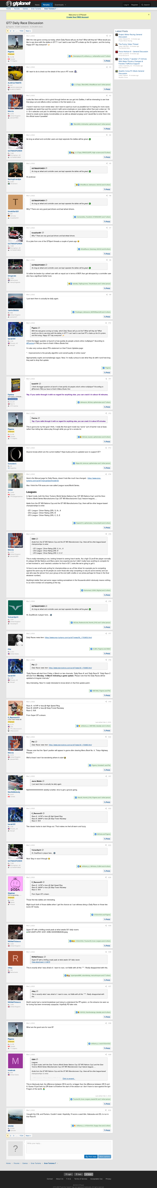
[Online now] (15, 715)
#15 (110, 534)
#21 (110, 776)
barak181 (35, 383)
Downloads (59, 5)
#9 (110, 294)
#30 (109, 1110)
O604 (33, 539)
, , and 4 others (95, 185)
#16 (110, 601)
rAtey (34, 991)
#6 (110, 196)
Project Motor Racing (125, 41)
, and (101, 649)
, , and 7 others (93, 217)
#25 (109, 925)
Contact (50, 1179)
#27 (109, 986)
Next (28, 31)
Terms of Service (80, 1179)
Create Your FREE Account (77, 17)
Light (69, 1174)
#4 (110, 135)
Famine (34, 418)
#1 (110, 36)
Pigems (11, 27)
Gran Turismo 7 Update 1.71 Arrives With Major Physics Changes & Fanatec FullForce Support (133, 61)
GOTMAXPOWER (38, 168)
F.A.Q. (68, 1179)
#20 (109, 737)
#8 (110, 260)
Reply (108, 61)
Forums (46, 5)
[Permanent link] (38, 492)
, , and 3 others (92, 312)
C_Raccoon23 (37, 813)
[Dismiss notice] (148, 15)
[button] (51, 5)
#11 (110, 379)
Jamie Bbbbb (37, 781)
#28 (109, 1023)
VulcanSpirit (36, 850)
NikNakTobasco (37, 957)
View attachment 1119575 (41, 962)
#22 (109, 808)
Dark (79, 1174)
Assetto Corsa (123, 77)
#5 (110, 163)
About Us (59, 1179)
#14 (109, 474)
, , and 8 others (95, 249)
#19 (110, 702)
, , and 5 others (96, 437)
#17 (110, 633)
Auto (89, 1174)
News (37, 5)
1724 (21, 31)
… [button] (17, 31)
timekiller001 (36, 233)
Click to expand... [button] (69, 1078)
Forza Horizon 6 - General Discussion (133, 51)
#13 (109, 448)
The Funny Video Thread (128, 44)
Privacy (108, 1179)
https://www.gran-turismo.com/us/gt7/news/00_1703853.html (68, 637)
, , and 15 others (92, 152)
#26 (109, 952)
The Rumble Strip (124, 48)
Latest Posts (121, 31)
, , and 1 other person (92, 84)
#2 (110, 67)
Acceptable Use (96, 1179)
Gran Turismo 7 (123, 67)
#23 (109, 845)
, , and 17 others (91, 56)
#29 (109, 1054)
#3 (110, 95)
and (103, 834)
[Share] (107, 36)
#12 (110, 413)
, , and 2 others (93, 523)
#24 (109, 877)
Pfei (33, 664)
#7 (110, 228)
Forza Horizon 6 (124, 55)
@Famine (30, 343)
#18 (110, 660)
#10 (109, 323)
